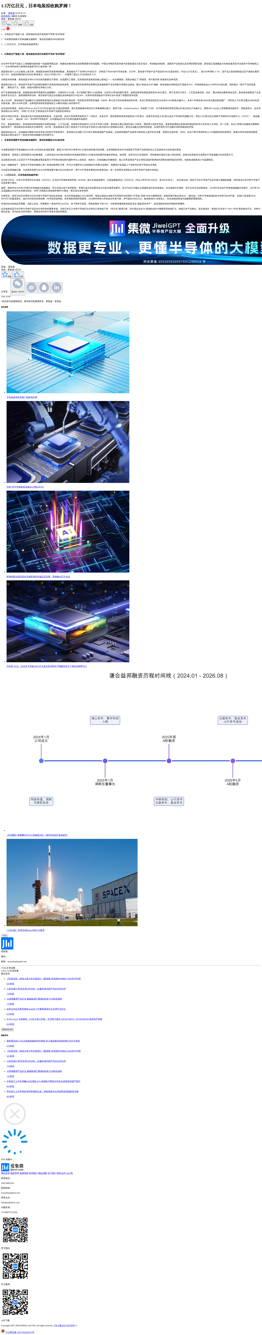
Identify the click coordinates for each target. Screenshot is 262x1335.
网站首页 (5, 1173)
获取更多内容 (7, 1029)
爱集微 (11, 13)
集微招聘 (24, 1173)
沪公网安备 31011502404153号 (19, 1332)
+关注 (4, 936)
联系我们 (33, 1173)
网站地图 (42, 1173)
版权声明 (14, 1173)
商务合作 (61, 1173)
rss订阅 (69, 1173)
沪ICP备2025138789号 (64, 1325)
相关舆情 (5, 16)
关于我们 (51, 1173)
